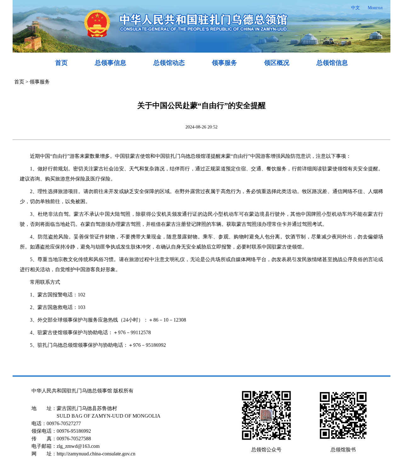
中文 (355, 7)
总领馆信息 (332, 62)
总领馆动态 (169, 62)
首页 (61, 62)
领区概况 (276, 62)
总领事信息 (110, 62)
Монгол (375, 7)
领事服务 (224, 62)
